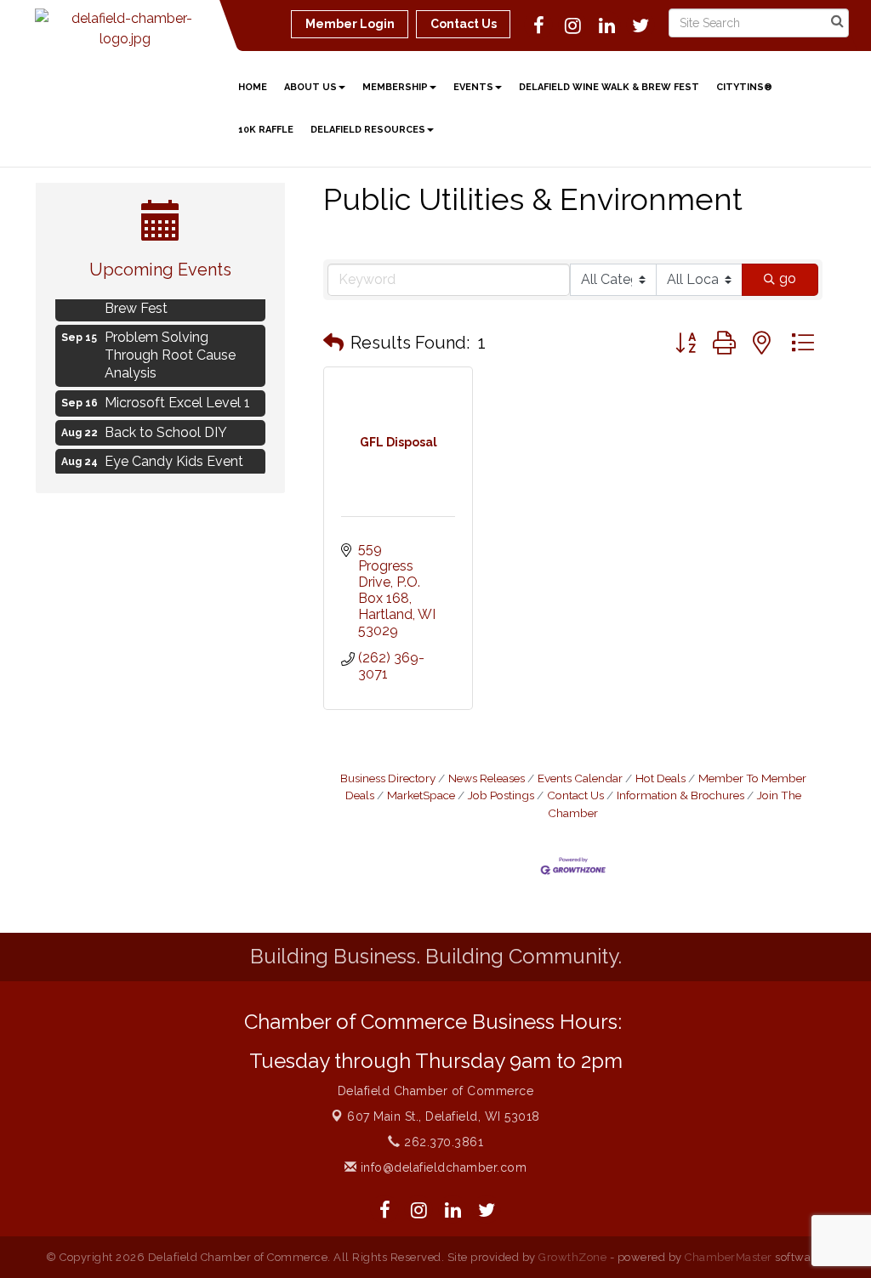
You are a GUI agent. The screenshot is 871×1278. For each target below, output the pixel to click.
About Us (310, 87)
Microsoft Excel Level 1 (177, 397)
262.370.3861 (442, 1142)
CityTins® (744, 87)
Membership (395, 87)
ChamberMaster (728, 1257)
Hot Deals (660, 778)
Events (473, 87)
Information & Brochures (680, 795)
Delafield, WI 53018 (443, 1116)
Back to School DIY (166, 427)
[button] (333, 342)
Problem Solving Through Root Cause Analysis (170, 350)
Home (252, 87)
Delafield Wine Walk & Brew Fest (609, 87)
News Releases (486, 778)
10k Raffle (265, 129)
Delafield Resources (367, 129)
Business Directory (388, 778)
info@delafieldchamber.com (441, 1167)
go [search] (787, 278)
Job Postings (501, 795)
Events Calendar (580, 778)
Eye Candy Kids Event (174, 456)
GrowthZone (572, 1257)
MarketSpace (421, 795)
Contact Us (575, 795)
